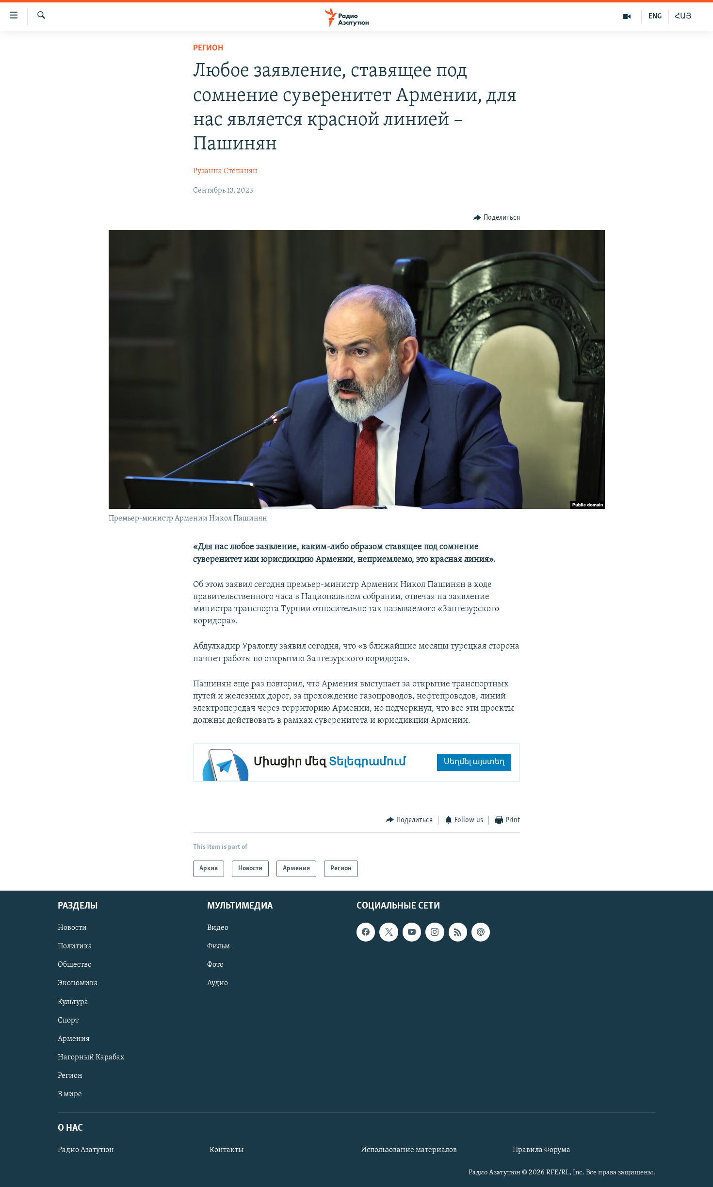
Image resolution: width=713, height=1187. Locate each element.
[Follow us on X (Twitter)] (388, 932)
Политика (75, 947)
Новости (72, 928)
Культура (73, 1002)
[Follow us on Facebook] (365, 932)
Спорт (68, 1020)
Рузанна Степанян (225, 171)
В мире (70, 1094)
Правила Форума (541, 1150)
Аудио (217, 984)
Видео (217, 928)
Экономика (78, 984)
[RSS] (458, 932)
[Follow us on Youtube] (412, 932)
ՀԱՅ (683, 16)
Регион (208, 48)
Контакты (226, 1150)
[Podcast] (480, 932)
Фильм (218, 947)
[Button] (496, 217)
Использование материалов (409, 1150)
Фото (215, 965)
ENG (655, 16)
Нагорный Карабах (91, 1057)
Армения (74, 1039)
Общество (75, 965)
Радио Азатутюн (86, 1150)
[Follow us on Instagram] (434, 932)
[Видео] (627, 16)
